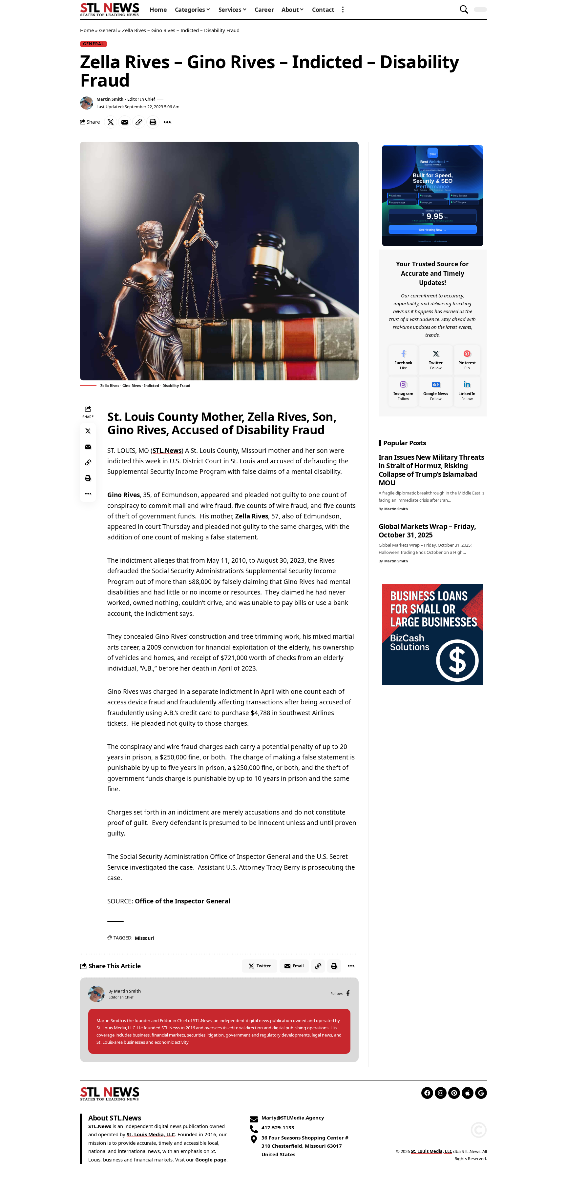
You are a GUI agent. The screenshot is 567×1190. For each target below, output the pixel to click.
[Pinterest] (467, 360)
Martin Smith (109, 99)
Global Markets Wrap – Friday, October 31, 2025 (427, 530)
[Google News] (435, 391)
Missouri (144, 938)
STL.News (167, 450)
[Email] (124, 122)
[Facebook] (348, 994)
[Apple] (467, 1093)
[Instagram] (403, 391)
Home (87, 30)
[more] (342, 9)
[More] (167, 122)
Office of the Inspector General (182, 901)
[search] (464, 9)
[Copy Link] (138, 122)
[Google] (481, 1093)
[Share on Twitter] (110, 122)
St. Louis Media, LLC (151, 1134)
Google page (210, 1159)
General (108, 30)
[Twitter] (435, 360)
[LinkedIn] (467, 391)
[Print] (152, 122)
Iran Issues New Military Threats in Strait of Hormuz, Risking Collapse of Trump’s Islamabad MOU (431, 470)
